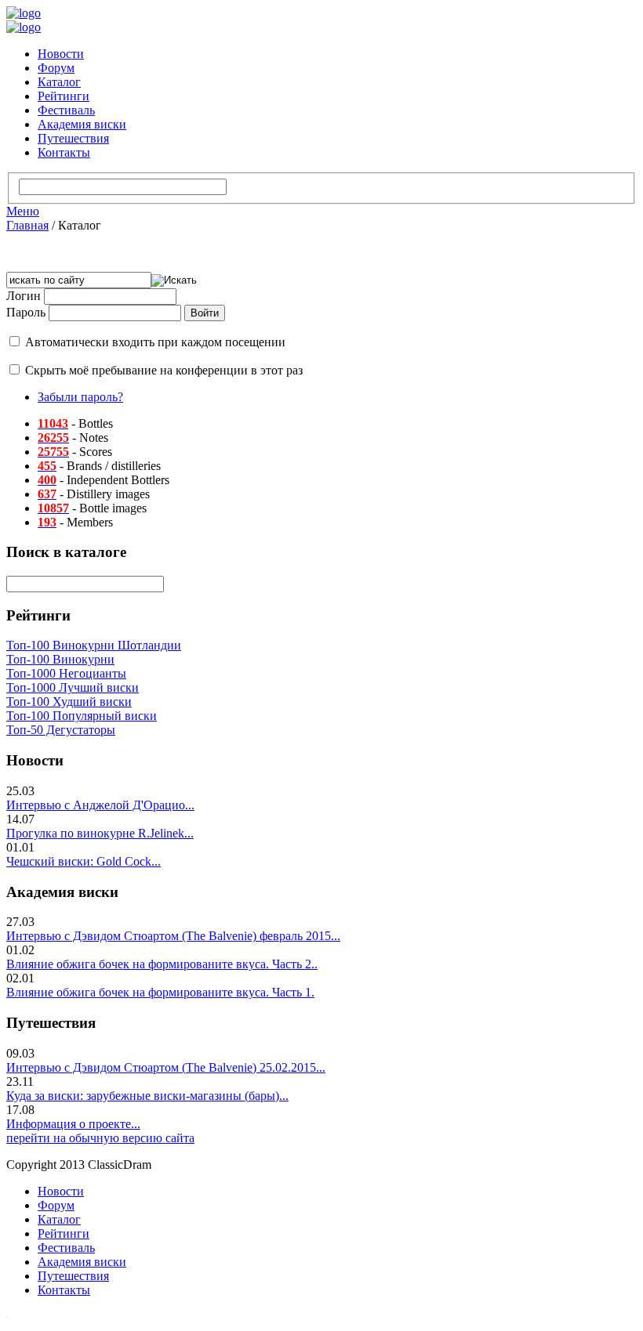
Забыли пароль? (80, 396)
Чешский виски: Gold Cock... (83, 861)
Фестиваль (66, 110)
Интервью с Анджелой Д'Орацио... (100, 805)
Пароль (25, 312)
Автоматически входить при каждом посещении (155, 342)
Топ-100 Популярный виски (81, 715)
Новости (61, 53)
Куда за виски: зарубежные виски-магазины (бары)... (147, 1095)
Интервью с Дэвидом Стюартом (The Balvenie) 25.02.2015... (165, 1067)
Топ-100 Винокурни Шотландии (93, 645)
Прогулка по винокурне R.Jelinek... (100, 833)
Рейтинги (63, 96)
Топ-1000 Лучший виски (72, 687)
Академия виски (82, 124)
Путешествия (73, 138)
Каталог (59, 82)
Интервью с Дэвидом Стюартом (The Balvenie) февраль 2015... (173, 935)
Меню (22, 211)
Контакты (64, 152)
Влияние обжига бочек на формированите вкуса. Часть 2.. (162, 964)
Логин (23, 295)
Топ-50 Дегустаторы (60, 729)
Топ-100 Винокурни (60, 659)
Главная (27, 225)
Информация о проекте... (73, 1123)
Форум (56, 67)
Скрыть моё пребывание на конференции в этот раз (164, 370)
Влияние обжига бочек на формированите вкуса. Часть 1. (160, 992)
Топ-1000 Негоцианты (66, 673)
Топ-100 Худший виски (69, 701)
